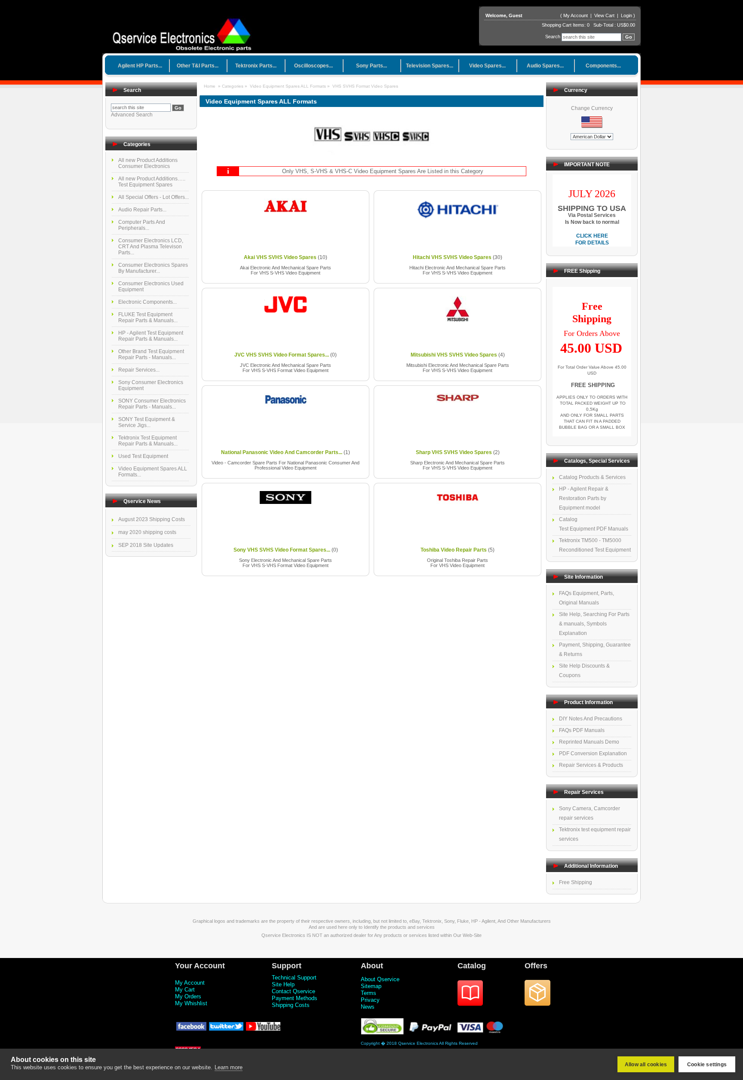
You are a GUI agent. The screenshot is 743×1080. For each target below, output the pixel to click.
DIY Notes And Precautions (590, 719)
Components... (603, 66)
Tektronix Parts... (255, 66)
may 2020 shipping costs (147, 532)
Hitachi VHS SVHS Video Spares (452, 257)
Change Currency (592, 108)
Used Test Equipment (143, 456)
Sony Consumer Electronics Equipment (150, 385)
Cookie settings (707, 1065)
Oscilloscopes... (313, 66)
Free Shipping (575, 882)
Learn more (229, 1067)
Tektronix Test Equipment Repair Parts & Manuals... (148, 441)
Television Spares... (429, 66)
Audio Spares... (545, 66)
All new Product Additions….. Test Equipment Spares (151, 182)
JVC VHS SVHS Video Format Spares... (281, 355)
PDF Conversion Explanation (593, 754)
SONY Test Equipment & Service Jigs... (146, 422)
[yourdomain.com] (185, 31)
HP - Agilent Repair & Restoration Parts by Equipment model (583, 498)
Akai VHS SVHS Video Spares (280, 257)
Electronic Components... (147, 302)
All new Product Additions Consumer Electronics (148, 163)
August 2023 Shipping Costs (151, 519)
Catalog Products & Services (592, 477)
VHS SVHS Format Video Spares (365, 86)
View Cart (605, 15)
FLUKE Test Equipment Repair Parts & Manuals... (148, 317)
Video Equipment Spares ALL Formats (288, 86)
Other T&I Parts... (197, 66)
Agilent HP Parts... (140, 66)
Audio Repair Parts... (142, 210)
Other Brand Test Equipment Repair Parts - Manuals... (151, 354)
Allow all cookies (646, 1065)
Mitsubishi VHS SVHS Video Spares (454, 355)
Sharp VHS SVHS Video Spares (454, 452)
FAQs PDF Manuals (582, 730)
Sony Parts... (371, 66)
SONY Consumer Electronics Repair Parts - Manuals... (152, 404)
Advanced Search (132, 115)
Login (626, 15)
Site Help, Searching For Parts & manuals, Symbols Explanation (594, 623)
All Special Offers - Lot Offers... (153, 197)
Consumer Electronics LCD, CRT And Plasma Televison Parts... (150, 247)
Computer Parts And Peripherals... (141, 225)
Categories (233, 86)
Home (209, 86)
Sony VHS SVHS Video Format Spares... (281, 550)
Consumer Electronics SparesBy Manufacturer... (153, 268)
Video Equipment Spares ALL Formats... (152, 472)
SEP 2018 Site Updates (145, 545)
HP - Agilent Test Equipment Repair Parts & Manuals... (150, 336)
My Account (575, 15)
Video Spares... (487, 66)
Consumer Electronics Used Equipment (151, 287)
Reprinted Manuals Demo (589, 742)
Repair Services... (139, 370)
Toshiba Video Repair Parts (454, 550)
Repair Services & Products (591, 765)
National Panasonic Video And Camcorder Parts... (281, 452)
